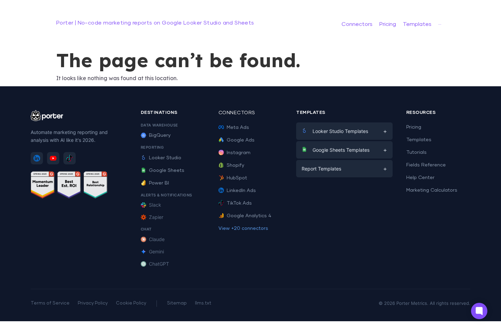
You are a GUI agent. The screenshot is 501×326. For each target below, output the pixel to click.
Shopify (235, 165)
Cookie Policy (131, 303)
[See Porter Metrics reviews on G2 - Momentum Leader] (43, 186)
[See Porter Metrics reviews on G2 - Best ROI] (69, 186)
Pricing (413, 127)
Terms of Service (50, 303)
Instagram (238, 152)
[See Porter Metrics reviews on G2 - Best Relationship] (95, 186)
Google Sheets (166, 170)
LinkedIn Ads (241, 190)
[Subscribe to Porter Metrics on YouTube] (53, 158)
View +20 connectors (243, 228)
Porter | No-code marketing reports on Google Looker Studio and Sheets (155, 23)
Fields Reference (426, 165)
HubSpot (237, 178)
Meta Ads (238, 127)
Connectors (236, 112)
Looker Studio (165, 157)
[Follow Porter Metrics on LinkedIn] (37, 158)
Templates (418, 139)
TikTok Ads (239, 203)
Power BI (159, 183)
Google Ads (241, 140)
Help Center (420, 177)
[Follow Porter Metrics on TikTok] (69, 158)
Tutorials (416, 152)
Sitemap (177, 303)
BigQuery (160, 135)
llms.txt (203, 303)
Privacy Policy (93, 303)
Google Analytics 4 (249, 215)
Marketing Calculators (431, 190)
